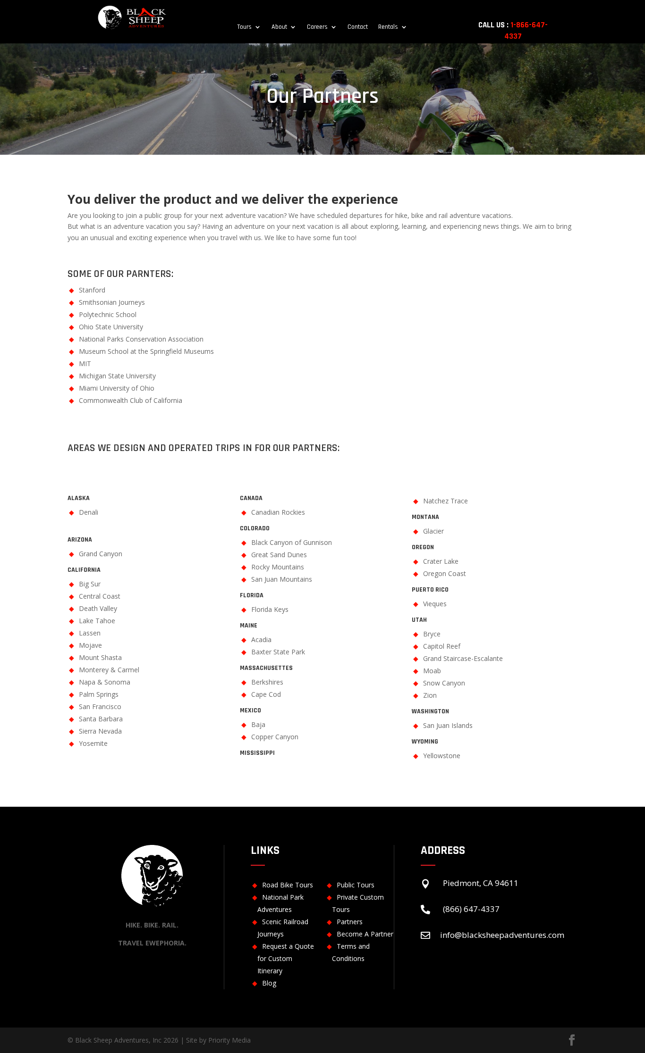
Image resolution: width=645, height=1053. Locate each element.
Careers (317, 27)
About (279, 27)
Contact (358, 27)
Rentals (388, 27)
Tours (244, 27)
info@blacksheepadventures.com (502, 934)
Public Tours (355, 884)
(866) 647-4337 (471, 908)
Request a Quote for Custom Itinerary (285, 958)
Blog (269, 982)
